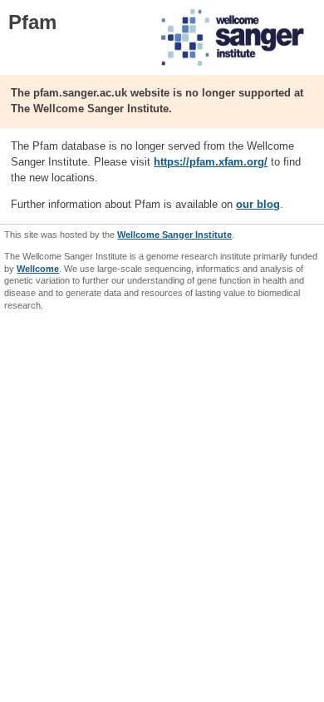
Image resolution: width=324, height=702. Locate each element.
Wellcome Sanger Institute (174, 235)
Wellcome (38, 269)
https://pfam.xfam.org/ (211, 162)
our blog (258, 204)
